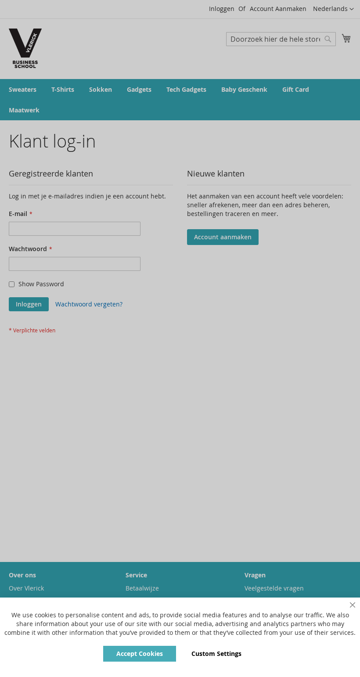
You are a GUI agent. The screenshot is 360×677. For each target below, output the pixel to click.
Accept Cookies (139, 653)
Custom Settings (216, 653)
